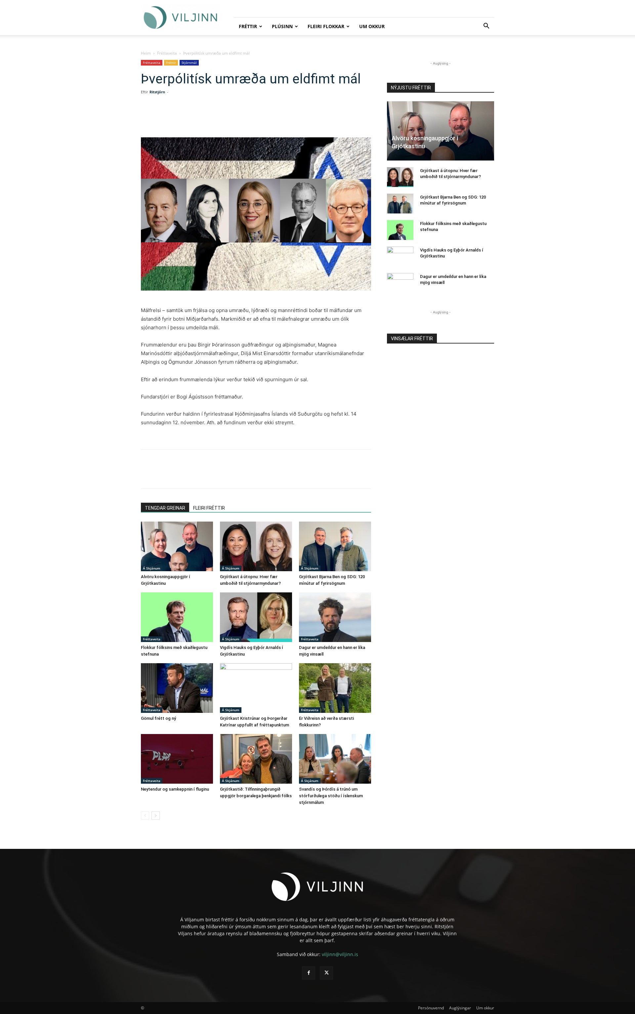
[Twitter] (200, 118)
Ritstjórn (157, 91)
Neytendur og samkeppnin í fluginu (175, 789)
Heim (146, 53)
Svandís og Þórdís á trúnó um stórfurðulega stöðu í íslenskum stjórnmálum (331, 796)
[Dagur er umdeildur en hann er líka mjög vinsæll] (335, 617)
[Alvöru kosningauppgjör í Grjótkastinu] (177, 546)
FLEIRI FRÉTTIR (209, 508)
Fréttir (248, 26)
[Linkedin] (215, 118)
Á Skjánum (151, 568)
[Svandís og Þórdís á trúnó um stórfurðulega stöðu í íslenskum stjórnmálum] (335, 759)
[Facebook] (185, 118)
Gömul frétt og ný (158, 718)
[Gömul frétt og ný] (177, 688)
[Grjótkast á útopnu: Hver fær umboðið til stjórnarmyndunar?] (256, 546)
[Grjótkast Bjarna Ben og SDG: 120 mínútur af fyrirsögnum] (335, 546)
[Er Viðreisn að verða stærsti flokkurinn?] (335, 688)
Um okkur (372, 26)
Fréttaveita (167, 53)
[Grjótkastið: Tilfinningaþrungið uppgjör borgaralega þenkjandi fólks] (256, 759)
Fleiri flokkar (326, 26)
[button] (486, 26)
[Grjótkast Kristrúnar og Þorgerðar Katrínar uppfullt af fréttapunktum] (256, 688)
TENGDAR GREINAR (165, 508)
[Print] (261, 118)
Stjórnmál (189, 62)
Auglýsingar (460, 1008)
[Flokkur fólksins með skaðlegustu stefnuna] (177, 617)
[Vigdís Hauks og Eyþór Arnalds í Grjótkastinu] (256, 617)
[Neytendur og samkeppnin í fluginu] (177, 759)
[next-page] (155, 815)
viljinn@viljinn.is (340, 954)
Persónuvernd (431, 1008)
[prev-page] (145, 815)
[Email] (246, 118)
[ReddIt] (230, 118)
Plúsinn (282, 26)
